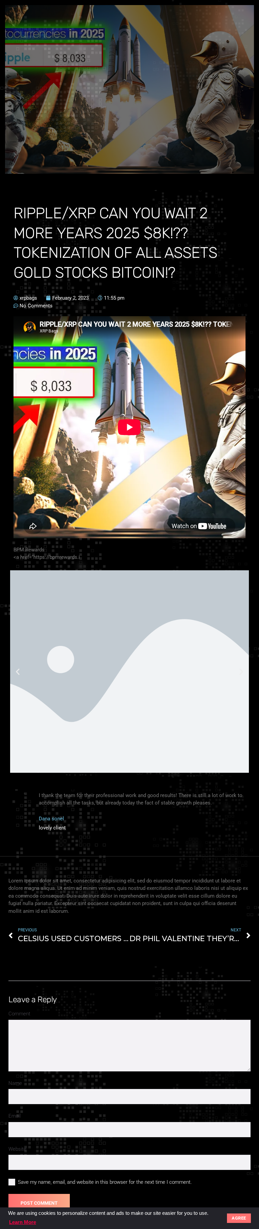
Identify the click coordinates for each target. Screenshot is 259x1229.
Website (17, 1149)
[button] (17, 671)
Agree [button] (239, 1218)
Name (15, 1083)
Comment (19, 1014)
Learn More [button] (22, 1222)
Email (14, 1116)
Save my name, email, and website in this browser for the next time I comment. (105, 1182)
